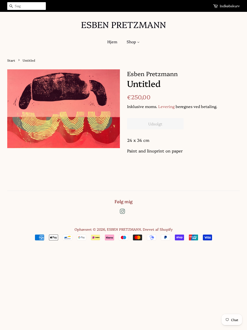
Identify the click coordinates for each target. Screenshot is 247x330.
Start (11, 60)
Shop (132, 41)
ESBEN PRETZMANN (123, 24)
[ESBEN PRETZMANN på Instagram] (122, 212)
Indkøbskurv (230, 5)
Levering (166, 106)
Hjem (112, 41)
